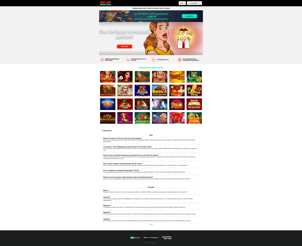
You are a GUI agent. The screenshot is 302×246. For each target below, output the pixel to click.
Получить (124, 46)
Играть (151, 224)
